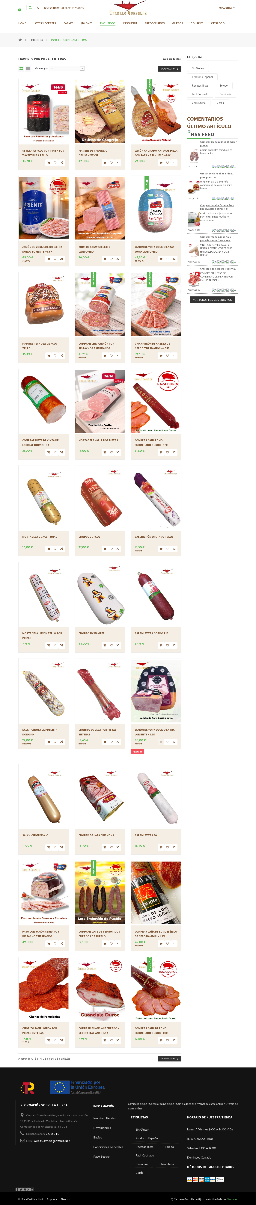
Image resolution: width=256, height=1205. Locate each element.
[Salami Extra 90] (156, 796)
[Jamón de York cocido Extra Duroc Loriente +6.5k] (44, 208)
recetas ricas (144, 1147)
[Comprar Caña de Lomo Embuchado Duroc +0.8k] (156, 989)
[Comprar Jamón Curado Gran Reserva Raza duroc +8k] (194, 219)
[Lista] (28, 69)
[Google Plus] (29, 1189)
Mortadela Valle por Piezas (98, 440)
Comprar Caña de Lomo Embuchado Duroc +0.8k (151, 1030)
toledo (169, 1147)
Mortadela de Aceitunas (39, 537)
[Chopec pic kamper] (100, 594)
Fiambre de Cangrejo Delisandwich (93, 153)
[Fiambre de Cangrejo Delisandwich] (100, 111)
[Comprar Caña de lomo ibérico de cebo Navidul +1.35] (156, 893)
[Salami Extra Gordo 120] (156, 594)
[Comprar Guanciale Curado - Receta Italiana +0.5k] (100, 989)
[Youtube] (25, 1189)
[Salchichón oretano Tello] (156, 498)
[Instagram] (32, 1189)
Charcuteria (166, 1164)
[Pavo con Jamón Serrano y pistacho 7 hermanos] (44, 893)
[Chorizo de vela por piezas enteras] (100, 691)
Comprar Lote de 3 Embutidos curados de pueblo (99, 934)
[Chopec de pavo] (100, 498)
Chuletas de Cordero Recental (218, 268)
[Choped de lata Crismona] (100, 796)
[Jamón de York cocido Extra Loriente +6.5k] (156, 691)
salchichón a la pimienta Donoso (39, 732)
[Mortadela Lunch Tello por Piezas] (44, 594)
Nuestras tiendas (104, 1118)
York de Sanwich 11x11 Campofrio (94, 249)
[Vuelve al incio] (20, 39)
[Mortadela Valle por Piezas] (100, 401)
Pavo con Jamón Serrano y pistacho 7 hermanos (40, 934)
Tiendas (65, 1199)
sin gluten (142, 1129)
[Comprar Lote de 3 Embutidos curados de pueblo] (100, 893)
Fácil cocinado (145, 1155)
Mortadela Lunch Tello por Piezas (42, 635)
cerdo (140, 1172)
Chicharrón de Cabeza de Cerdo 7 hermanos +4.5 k (152, 346)
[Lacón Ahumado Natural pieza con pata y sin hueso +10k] (156, 111)
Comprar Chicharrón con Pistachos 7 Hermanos (96, 346)
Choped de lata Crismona (96, 835)
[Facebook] (17, 1189)
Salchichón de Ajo (35, 835)
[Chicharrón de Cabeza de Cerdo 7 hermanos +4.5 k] (156, 304)
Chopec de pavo (89, 537)
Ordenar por (41, 68)
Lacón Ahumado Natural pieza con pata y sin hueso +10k (156, 153)
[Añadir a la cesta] (48, 162)
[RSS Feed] (201, 133)
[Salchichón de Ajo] (44, 796)
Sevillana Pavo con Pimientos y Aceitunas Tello (43, 153)
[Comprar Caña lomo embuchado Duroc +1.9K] (156, 401)
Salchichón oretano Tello (154, 537)
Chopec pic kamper (92, 633)
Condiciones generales (108, 1147)
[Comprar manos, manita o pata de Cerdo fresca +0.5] (194, 251)
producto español (147, 1138)
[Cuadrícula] (21, 69)
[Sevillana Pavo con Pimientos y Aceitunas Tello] (44, 111)
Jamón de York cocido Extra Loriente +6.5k (155, 732)
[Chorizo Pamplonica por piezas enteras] (44, 989)
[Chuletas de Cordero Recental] (194, 279)
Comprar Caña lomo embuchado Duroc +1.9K (151, 442)
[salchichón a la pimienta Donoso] (44, 691)
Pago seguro (101, 1156)
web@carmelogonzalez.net (52, 1141)
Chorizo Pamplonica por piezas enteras (39, 1030)
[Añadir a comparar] (61, 162)
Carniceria (142, 1164)
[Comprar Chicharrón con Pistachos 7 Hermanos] (100, 304)
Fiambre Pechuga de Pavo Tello (39, 346)
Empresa (52, 1199)
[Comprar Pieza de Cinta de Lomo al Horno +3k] (44, 401)
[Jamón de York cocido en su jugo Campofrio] (156, 208)
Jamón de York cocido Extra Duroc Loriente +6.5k (42, 249)
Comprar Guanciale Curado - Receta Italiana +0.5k (99, 1030)
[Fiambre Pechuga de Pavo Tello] (44, 304)
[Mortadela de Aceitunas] (44, 498)
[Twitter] (21, 1189)
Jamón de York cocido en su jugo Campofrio (154, 249)
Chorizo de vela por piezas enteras (98, 732)
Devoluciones (102, 1128)
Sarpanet (232, 1199)
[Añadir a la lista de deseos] (55, 162)
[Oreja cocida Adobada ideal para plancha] (194, 188)
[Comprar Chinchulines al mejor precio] (194, 156)
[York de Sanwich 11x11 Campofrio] (100, 208)
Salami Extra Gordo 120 (151, 633)
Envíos (97, 1137)
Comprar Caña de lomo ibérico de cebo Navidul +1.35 (156, 934)
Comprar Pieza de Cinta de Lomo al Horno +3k (40, 442)
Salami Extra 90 (146, 835)
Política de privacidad (30, 1199)
